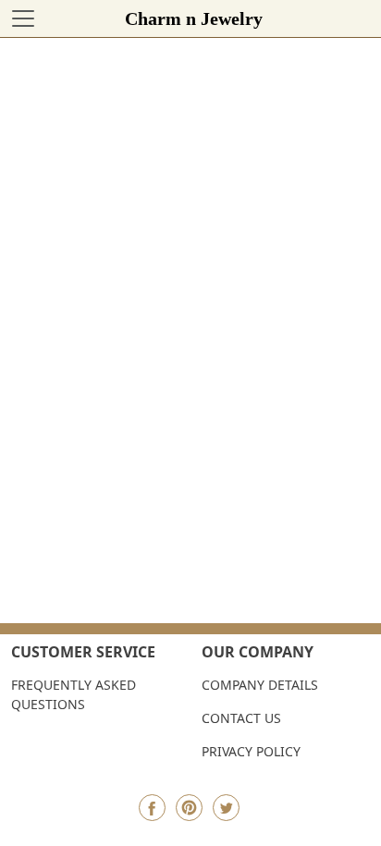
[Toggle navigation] (23, 18)
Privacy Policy (251, 751)
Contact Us (241, 718)
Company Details (260, 684)
